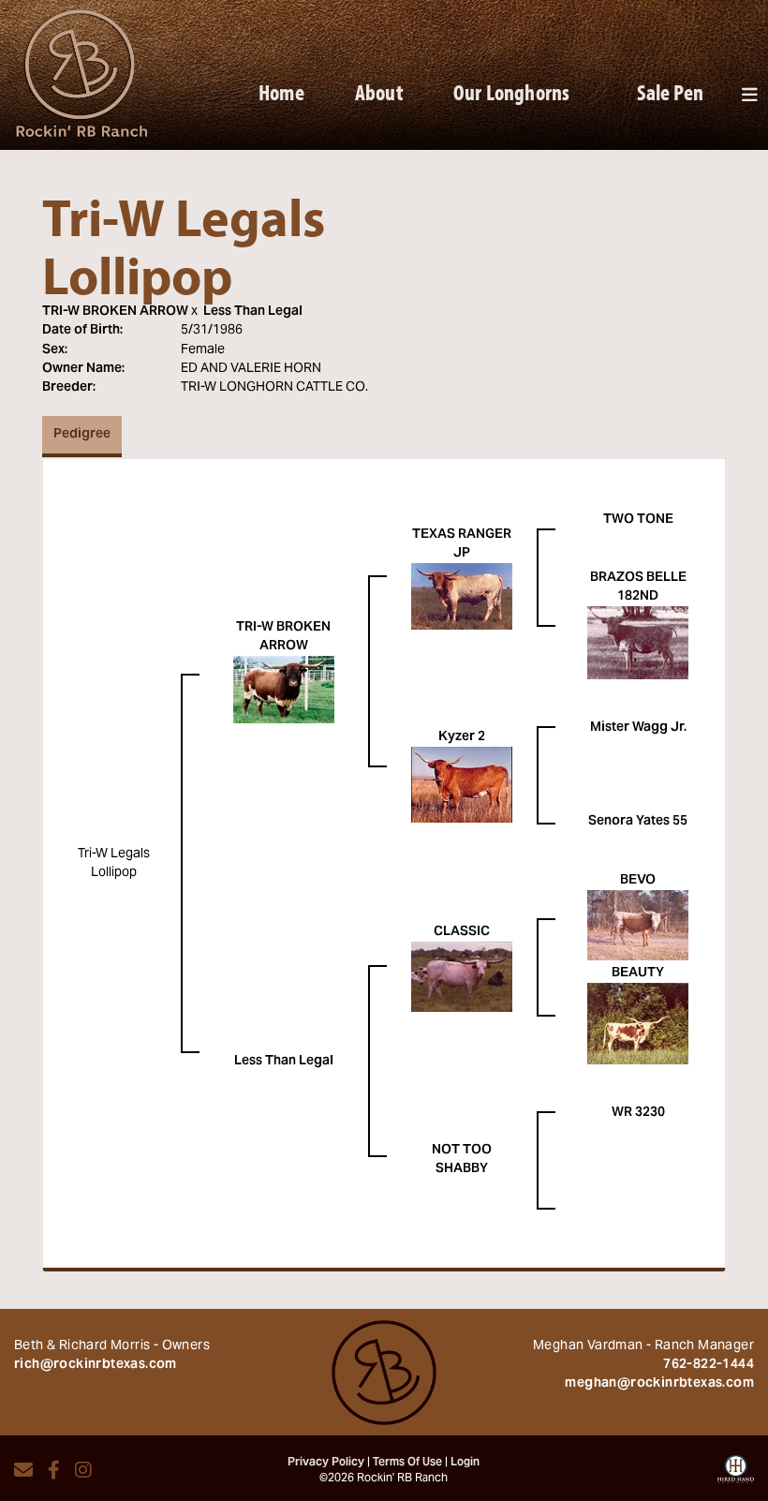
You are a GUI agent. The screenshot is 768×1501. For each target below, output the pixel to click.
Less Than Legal (253, 312)
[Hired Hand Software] (735, 1475)
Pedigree (82, 435)
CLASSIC (462, 932)
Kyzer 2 (461, 737)
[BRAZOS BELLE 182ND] (637, 644)
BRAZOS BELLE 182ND (638, 587)
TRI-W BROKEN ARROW (115, 312)
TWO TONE (638, 520)
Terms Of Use (407, 1462)
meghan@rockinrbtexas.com (659, 1384)
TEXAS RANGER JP (461, 544)
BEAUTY (638, 973)
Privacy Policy (326, 1462)
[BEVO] (637, 926)
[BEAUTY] (637, 1024)
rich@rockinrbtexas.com (95, 1365)
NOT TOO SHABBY (462, 1160)
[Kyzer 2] (461, 785)
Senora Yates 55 (637, 822)
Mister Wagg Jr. (638, 728)
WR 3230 (638, 1113)
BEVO (638, 881)
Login (465, 1462)
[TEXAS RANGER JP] (461, 597)
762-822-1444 (708, 1365)
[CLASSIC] (461, 977)
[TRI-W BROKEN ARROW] (283, 690)
